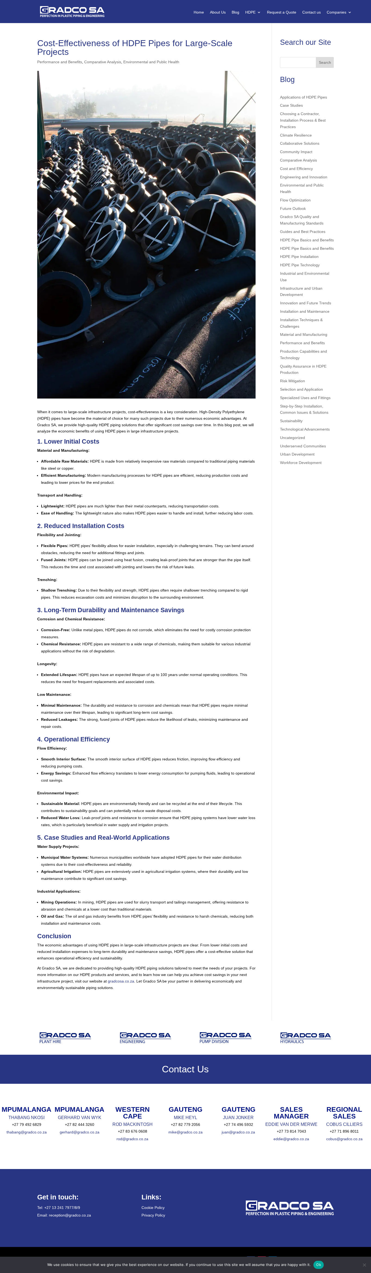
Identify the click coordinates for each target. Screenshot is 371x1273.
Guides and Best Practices (302, 231)
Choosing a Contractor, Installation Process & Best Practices (303, 120)
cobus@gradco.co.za (344, 1139)
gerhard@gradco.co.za (79, 1132)
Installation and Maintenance (304, 311)
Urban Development (297, 454)
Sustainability (291, 421)
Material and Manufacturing (303, 334)
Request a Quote (281, 12)
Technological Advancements (305, 429)
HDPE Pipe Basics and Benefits (307, 240)
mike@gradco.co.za (185, 1132)
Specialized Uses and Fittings (305, 398)
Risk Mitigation (292, 381)
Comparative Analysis (102, 62)
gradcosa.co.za (120, 981)
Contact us (311, 12)
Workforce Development (301, 462)
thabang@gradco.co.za (27, 1132)
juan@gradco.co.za (238, 1132)
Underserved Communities (303, 446)
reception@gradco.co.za (70, 1215)
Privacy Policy (153, 1215)
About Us (218, 12)
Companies (336, 12)
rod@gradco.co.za (132, 1139)
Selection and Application (301, 389)
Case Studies (291, 105)
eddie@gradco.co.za (291, 1139)
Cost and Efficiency (296, 168)
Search (325, 62)
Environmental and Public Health (151, 62)
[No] (364, 1265)
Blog (235, 12)
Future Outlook (293, 208)
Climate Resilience (296, 135)
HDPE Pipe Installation (299, 256)
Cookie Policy (153, 1207)
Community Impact (296, 152)
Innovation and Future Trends (305, 303)
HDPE (250, 12)
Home (199, 12)
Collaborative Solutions (299, 143)
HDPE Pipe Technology (300, 265)
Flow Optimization (295, 200)
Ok (318, 1264)
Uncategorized (292, 437)
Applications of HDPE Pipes (303, 97)
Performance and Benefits (59, 62)
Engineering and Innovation (303, 177)
